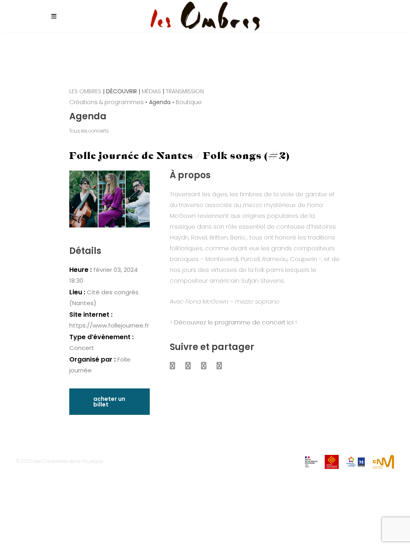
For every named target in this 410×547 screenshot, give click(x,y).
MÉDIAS (151, 91)
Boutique (189, 102)
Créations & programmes (106, 102)
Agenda (160, 102)
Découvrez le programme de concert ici (233, 322)
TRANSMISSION (185, 91)
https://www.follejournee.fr (109, 325)
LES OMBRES (85, 91)
